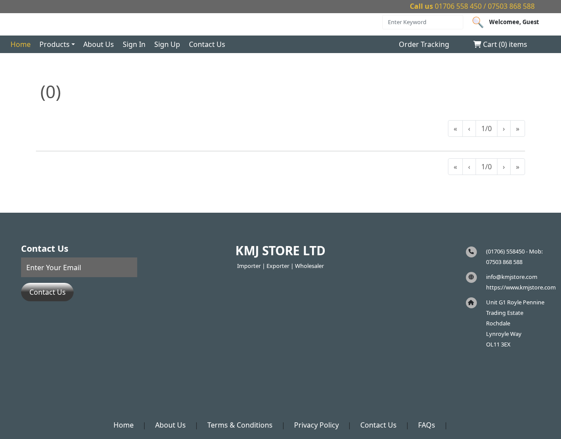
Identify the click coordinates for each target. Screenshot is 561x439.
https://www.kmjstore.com (521, 287)
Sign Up (167, 44)
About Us (98, 44)
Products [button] (54, 44)
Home (21, 44)
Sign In (134, 44)
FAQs (426, 425)
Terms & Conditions (240, 425)
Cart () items (504, 44)
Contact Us (207, 44)
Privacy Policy (316, 425)
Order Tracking (424, 44)
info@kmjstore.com (511, 277)
